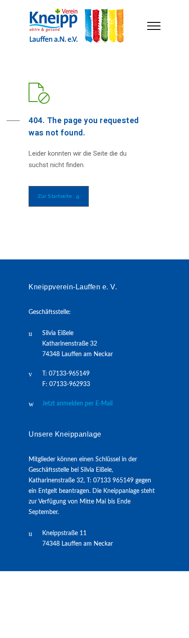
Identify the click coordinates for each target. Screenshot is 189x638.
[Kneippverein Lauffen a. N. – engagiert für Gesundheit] (81, 26)
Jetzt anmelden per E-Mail (77, 404)
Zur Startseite (55, 196)
